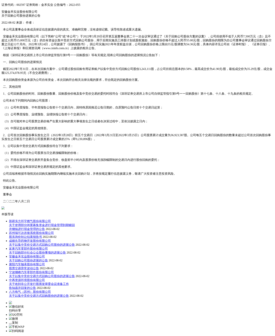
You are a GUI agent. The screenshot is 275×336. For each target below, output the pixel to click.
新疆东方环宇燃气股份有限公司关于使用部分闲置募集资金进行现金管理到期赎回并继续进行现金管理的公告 (42, 225)
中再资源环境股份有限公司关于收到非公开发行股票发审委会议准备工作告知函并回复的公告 (39, 283)
